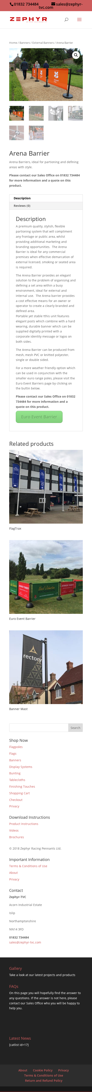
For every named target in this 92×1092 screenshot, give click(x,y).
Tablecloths (17, 780)
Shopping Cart (19, 793)
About (13, 873)
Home (13, 43)
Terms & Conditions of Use (28, 866)
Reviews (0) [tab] (22, 206)
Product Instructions (23, 824)
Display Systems (20, 767)
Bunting (15, 773)
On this (15, 993)
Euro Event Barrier (39, 417)
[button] (76, 55)
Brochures (16, 837)
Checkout (15, 800)
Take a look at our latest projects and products (42, 975)
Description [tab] (22, 198)
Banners (24, 43)
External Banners (43, 43)
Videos (14, 830)
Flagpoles (16, 747)
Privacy (14, 806)
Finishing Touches (22, 786)
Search (75, 728)
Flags (12, 753)
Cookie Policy (43, 1070)
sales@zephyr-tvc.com (25, 942)
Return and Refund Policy (43, 1080)
